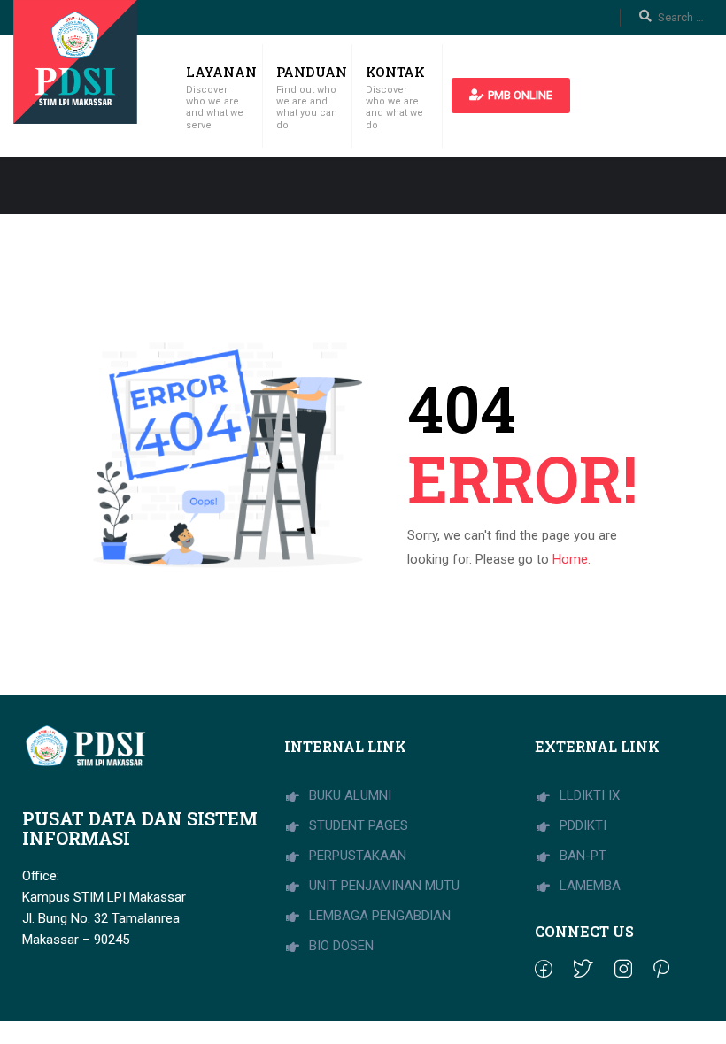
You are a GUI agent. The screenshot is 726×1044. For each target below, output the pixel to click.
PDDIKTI (581, 825)
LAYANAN (221, 72)
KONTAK (395, 72)
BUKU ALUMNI (348, 795)
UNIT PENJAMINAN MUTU (382, 886)
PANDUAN (311, 72)
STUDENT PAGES (356, 825)
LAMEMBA (588, 886)
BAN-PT (581, 856)
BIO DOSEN (339, 946)
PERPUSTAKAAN (355, 856)
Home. (571, 559)
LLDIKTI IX (588, 795)
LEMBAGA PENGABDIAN (378, 916)
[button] (511, 95)
